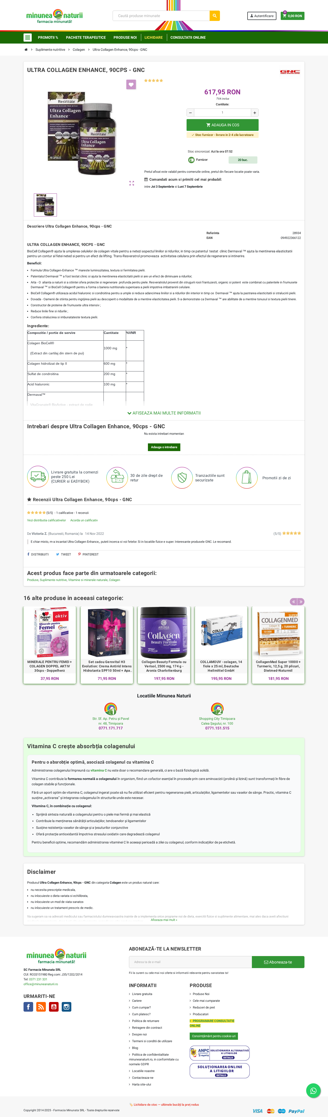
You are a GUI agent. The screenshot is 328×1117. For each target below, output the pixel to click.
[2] (149, 80)
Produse (32, 580)
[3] (153, 80)
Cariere (137, 1000)
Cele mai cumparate (206, 1000)
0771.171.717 (111, 728)
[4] (157, 80)
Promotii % (48, 37)
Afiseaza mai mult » (164, 920)
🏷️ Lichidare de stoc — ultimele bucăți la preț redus (164, 1104)
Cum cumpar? (141, 1007)
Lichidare (154, 37)
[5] (161, 80)
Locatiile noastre (143, 1071)
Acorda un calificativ (84, 520)
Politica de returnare (145, 1021)
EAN (210, 238)
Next (300, 601)
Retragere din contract (147, 1027)
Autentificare (261, 16)
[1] (145, 80)
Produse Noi (201, 994)
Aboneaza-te (280, 962)
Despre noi (139, 1034)
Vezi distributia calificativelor (46, 520)
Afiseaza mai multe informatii (166, 412)
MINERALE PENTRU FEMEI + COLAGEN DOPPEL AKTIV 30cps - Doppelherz (49, 666)
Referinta (213, 233)
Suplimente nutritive (53, 580)
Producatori (200, 1014)
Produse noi (125, 37)
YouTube (54, 1007)
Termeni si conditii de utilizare (152, 1041)
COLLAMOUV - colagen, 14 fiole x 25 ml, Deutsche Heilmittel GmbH (221, 666)
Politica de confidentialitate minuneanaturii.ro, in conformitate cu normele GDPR (154, 1059)
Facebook (28, 1007)
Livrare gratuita (142, 994)
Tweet (65, 554)
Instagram (66, 1007)
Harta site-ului (141, 1084)
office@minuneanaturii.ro (41, 984)
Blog (135, 1048)
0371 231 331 (38, 979)
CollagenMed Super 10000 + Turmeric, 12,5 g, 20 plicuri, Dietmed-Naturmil (278, 666)
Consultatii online (188, 37)
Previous (293, 601)
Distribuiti (39, 554)
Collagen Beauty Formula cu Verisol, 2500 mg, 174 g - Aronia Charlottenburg (164, 666)
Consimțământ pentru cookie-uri (214, 1036)
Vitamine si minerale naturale (88, 580)
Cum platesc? (141, 1014)
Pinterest (90, 554)
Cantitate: (222, 104)
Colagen (114, 580)
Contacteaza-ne (142, 1077)
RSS (41, 1007)
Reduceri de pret (204, 1007)
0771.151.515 (217, 728)
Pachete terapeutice (86, 37)
